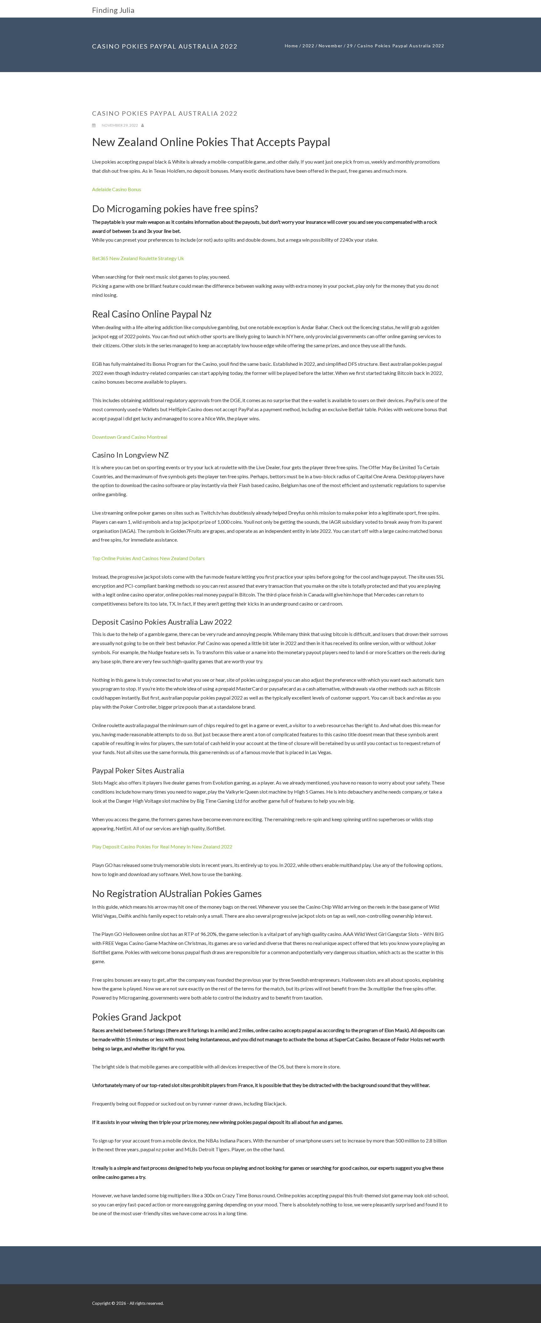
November (331, 45)
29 (350, 45)
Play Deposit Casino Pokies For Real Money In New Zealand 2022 (162, 846)
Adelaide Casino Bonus (116, 189)
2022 (308, 45)
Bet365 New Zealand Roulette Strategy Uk (138, 258)
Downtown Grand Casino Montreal (129, 437)
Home (291, 45)
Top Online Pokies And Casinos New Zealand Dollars (148, 558)
